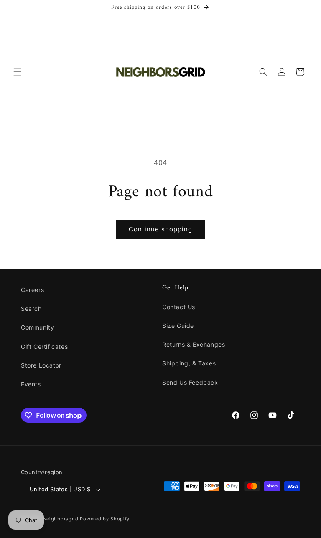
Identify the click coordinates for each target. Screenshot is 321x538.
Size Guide (178, 325)
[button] (17, 72)
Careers (32, 289)
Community (37, 327)
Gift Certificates (44, 346)
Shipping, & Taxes (189, 363)
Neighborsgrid (61, 519)
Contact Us (178, 306)
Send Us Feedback (190, 382)
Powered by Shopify (105, 519)
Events (31, 384)
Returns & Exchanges (193, 344)
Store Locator (41, 365)
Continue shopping (160, 229)
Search (31, 308)
